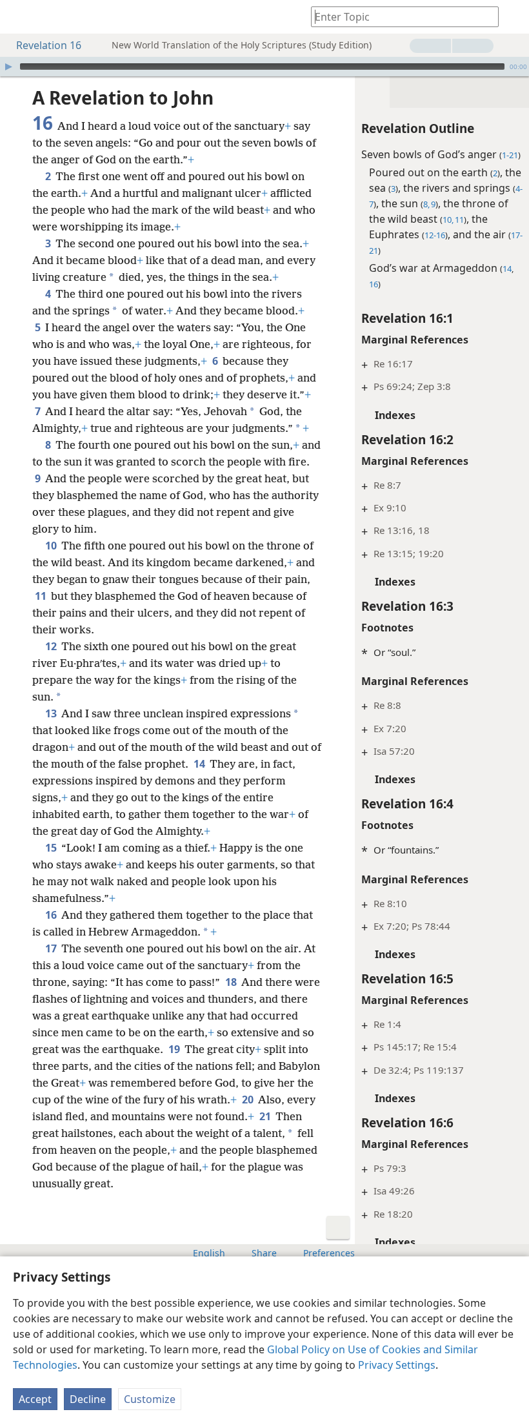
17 (52, 948)
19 (175, 1049)
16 (52, 915)
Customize (149, 1399)
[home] (19, 17)
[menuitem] (19, 17)
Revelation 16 (48, 45)
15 (52, 848)
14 (200, 764)
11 (41, 596)
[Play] (8, 66)
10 (52, 545)
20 (248, 1099)
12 (52, 646)
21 (266, 1116)
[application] (264, 66)
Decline (88, 1399)
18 (232, 982)
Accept (35, 1399)
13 (52, 713)
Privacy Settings (396, 1365)
